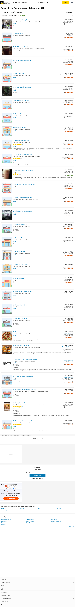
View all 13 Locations (68, 346)
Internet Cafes (4, 521)
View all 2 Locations (68, 377)
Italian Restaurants (29, 422)
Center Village (4, 510)
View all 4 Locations (68, 360)
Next (44, 441)
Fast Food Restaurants (30, 333)
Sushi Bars (3, 524)
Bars (26, 186)
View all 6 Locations (68, 333)
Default (70, 12)
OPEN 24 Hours (21, 15)
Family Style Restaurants (18, 21)
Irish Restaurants (30, 519)
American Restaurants (29, 21)
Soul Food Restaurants (6, 519)
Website (14, 23)
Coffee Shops (54, 519)
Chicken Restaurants (35, 88)
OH (6, 435)
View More (71, 526)
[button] (72, 2)
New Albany (3, 508)
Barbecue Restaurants (40, 21)
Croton (39, 508)
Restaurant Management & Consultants (33, 391)
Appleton (59, 508)
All (13, 12)
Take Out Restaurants (40, 48)
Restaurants (27, 35)
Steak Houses (4, 522)
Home (2, 435)
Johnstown (10, 435)
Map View (6, 12)
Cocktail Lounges (28, 199)
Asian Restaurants (30, 521)
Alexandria (22, 508)
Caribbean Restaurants (56, 522)
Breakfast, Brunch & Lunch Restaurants (33, 378)
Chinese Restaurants (29, 404)
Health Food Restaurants (31, 522)
